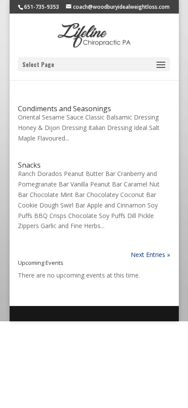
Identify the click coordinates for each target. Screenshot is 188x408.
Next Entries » (150, 254)
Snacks (29, 165)
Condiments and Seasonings (64, 108)
